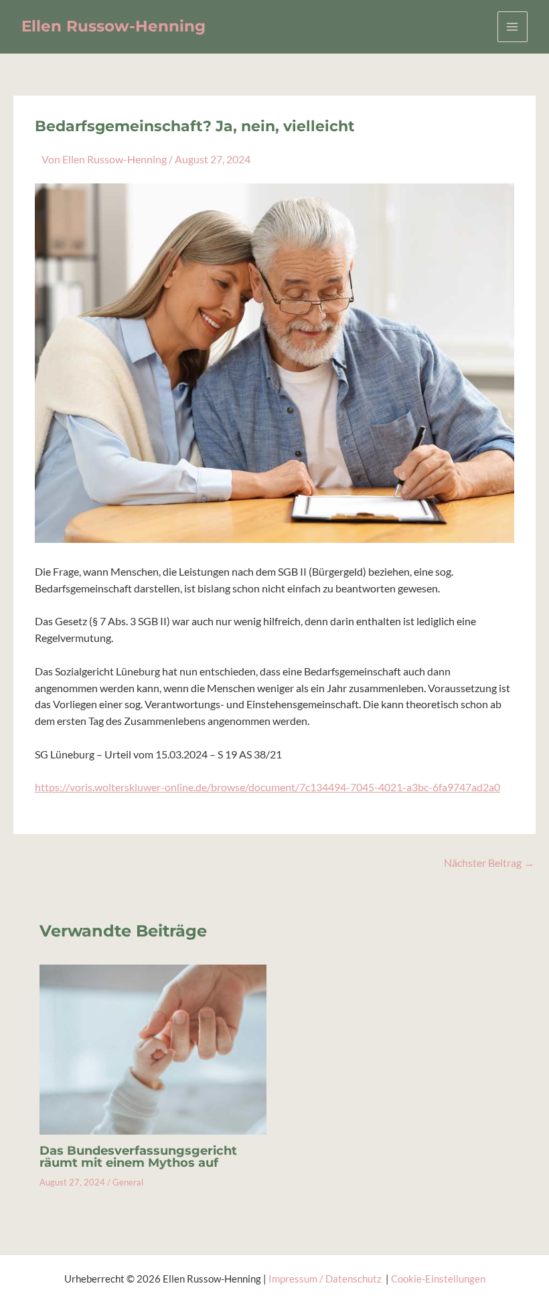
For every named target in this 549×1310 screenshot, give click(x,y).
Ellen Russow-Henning (113, 26)
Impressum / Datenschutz (326, 1279)
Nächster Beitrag (489, 863)
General (127, 1182)
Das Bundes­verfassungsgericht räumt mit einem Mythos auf (138, 1156)
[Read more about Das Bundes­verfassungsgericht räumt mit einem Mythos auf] (153, 1048)
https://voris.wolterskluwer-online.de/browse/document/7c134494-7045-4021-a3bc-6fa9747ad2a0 (267, 787)
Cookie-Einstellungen (438, 1279)
